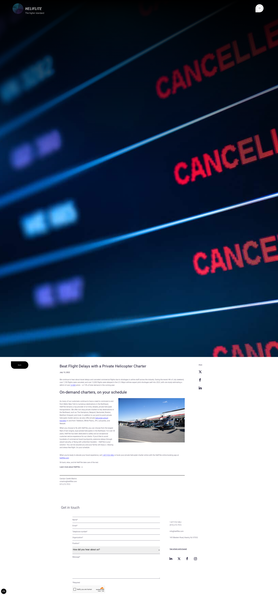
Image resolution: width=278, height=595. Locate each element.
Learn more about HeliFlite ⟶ (71, 467)
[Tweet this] (200, 372)
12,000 (73, 385)
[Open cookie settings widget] (3, 591)
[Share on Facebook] (200, 380)
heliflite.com (64, 458)
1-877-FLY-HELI (108, 455)
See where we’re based (178, 549)
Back (19, 365)
